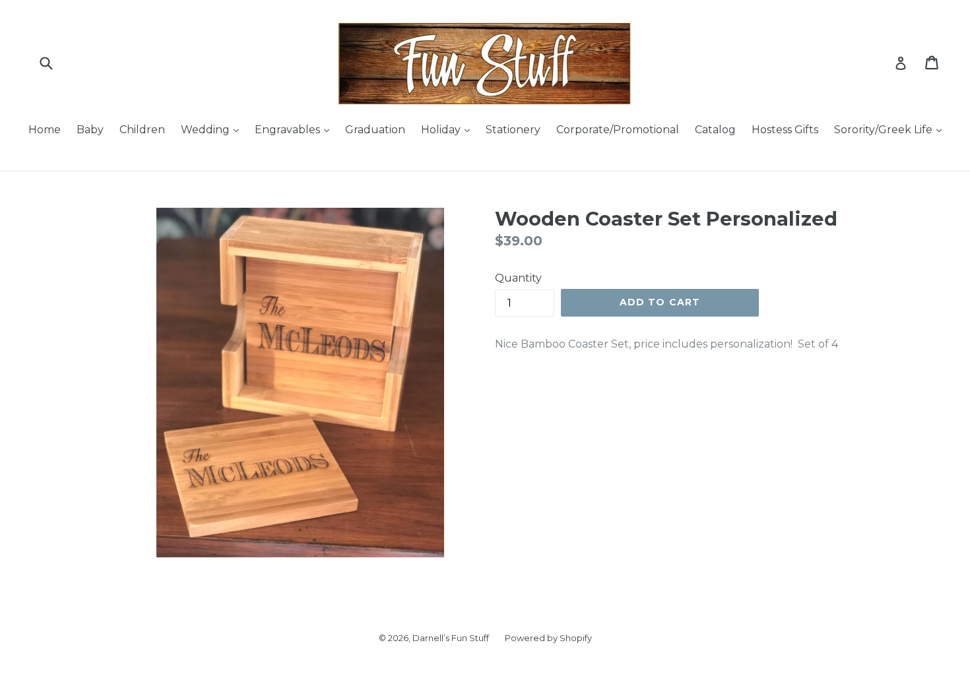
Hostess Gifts (785, 129)
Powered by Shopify (548, 638)
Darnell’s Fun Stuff (450, 638)
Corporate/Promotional (617, 129)
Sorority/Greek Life (884, 129)
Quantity (518, 278)
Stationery (513, 129)
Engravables (289, 129)
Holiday (442, 129)
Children (142, 129)
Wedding (206, 129)
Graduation (375, 129)
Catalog (715, 129)
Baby (90, 129)
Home (44, 129)
